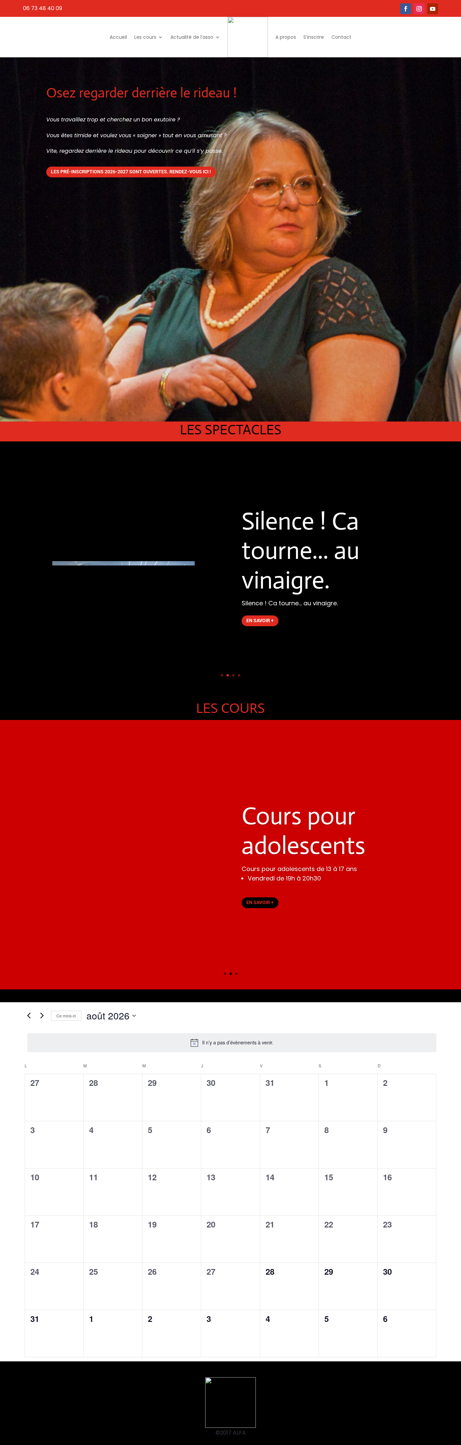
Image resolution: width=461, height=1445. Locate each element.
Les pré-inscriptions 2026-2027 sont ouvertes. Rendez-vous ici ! (131, 171)
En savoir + (260, 620)
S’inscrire (313, 37)
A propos (285, 37)
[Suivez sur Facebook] (405, 8)
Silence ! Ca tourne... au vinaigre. (300, 550)
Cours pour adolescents (303, 831)
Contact (341, 37)
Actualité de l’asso (191, 37)
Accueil (118, 37)
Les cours (145, 37)
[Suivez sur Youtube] (432, 8)
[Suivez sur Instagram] (419, 8)
